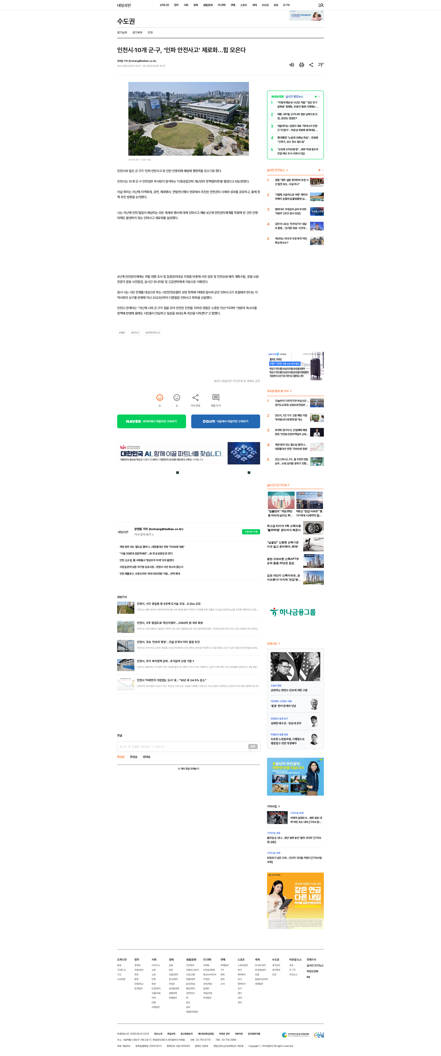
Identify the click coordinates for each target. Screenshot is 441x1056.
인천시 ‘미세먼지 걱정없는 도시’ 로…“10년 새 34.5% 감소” (171, 680)
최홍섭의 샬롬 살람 (279, 734)
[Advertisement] (188, 714)
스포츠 (243, 5)
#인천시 (135, 332)
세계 (254, 5)
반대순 (147, 756)
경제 (195, 5)
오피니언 (164, 5)
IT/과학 (221, 5)
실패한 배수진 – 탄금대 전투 (286, 723)
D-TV (286, 5)
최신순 (121, 756)
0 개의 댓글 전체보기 (188, 768)
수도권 (265, 5)
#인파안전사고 (153, 332)
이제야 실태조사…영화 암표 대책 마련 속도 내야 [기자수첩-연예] (306, 822)
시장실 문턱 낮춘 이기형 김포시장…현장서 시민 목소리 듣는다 (151, 567)
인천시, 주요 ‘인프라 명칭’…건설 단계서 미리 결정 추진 (168, 642)
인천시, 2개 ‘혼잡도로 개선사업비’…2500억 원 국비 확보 (170, 623)
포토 (276, 5)
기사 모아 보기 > (144, 534)
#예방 (122, 332)
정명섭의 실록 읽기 (279, 718)
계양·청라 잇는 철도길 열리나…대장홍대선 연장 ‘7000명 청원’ (152, 547)
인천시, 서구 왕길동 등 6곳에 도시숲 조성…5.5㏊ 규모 (169, 604)
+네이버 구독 (251, 531)
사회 (186, 5)
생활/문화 (208, 5)
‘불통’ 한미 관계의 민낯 (283, 706)
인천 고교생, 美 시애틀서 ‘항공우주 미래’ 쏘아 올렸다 (147, 560)
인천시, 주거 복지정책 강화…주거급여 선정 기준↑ (165, 661)
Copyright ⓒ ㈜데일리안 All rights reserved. (271, 1046)
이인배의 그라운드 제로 (281, 701)
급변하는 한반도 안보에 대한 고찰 (289, 690)
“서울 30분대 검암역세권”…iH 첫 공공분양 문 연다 (146, 553)
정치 (176, 5)
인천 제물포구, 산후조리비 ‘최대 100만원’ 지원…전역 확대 (150, 574)
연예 (233, 5)
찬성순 (134, 756)
